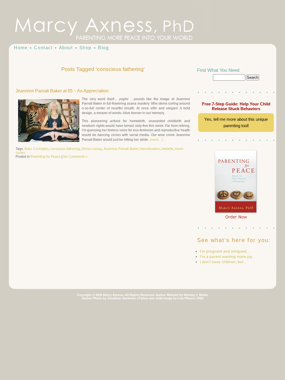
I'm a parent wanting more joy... (227, 256)
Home (21, 47)
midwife (167, 149)
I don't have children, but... (223, 262)
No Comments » (75, 157)
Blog (103, 47)
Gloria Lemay (92, 149)
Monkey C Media (196, 295)
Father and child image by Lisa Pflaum (167, 298)
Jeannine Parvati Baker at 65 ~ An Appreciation (62, 90)
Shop (85, 47)
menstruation (150, 149)
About (66, 47)
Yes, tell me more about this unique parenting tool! (236, 122)
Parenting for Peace (46, 157)
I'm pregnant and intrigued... (225, 251)
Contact (43, 47)
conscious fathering (65, 149)
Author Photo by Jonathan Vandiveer (109, 298)
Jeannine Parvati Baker (120, 149)
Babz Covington (36, 149)
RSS (200, 298)
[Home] (114, 27)
